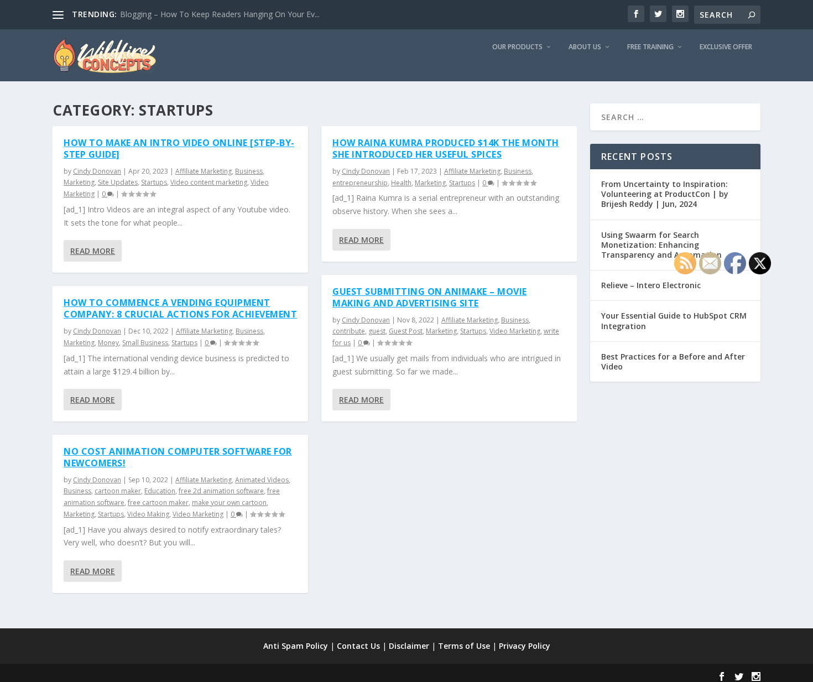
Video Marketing (198, 514)
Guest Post (406, 331)
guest (376, 331)
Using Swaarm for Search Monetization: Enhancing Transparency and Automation (661, 245)
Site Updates (118, 182)
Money (108, 342)
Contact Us (358, 646)
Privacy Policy (524, 646)
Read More (92, 251)
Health (401, 183)
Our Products (517, 47)
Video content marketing (208, 182)
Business (249, 171)
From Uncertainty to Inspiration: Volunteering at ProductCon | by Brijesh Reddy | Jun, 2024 (664, 194)
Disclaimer (409, 646)
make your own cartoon (229, 502)
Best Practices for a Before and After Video (673, 361)
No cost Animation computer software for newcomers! (178, 457)
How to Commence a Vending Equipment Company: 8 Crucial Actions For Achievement (180, 308)
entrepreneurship (360, 183)
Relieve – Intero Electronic (651, 285)
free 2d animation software (221, 491)
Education (159, 491)
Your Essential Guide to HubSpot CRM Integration (674, 320)
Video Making (148, 514)
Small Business (145, 342)
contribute (348, 331)
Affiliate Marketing (203, 171)
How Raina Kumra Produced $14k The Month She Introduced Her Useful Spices (445, 148)
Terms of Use (464, 646)
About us (585, 47)
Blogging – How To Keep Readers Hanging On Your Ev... (220, 14)
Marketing (79, 182)
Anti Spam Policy (295, 646)
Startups (154, 182)
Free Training (650, 47)
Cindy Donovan (97, 171)
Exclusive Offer (726, 47)
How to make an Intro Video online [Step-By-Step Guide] (179, 148)
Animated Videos (262, 480)
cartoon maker (118, 491)
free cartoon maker (158, 502)
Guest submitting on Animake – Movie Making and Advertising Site (429, 297)
